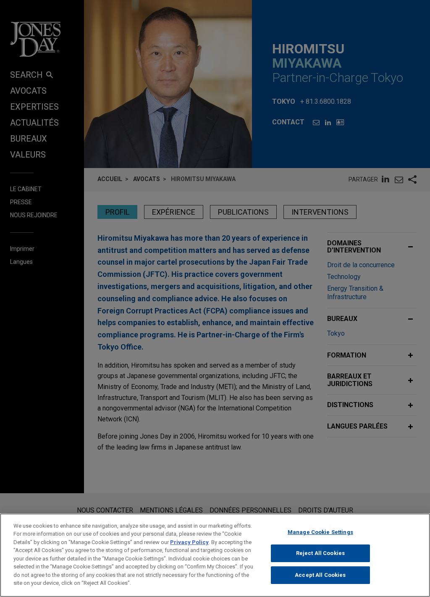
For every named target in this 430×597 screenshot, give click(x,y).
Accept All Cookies (320, 575)
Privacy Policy (189, 542)
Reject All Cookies (320, 553)
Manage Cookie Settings (320, 532)
